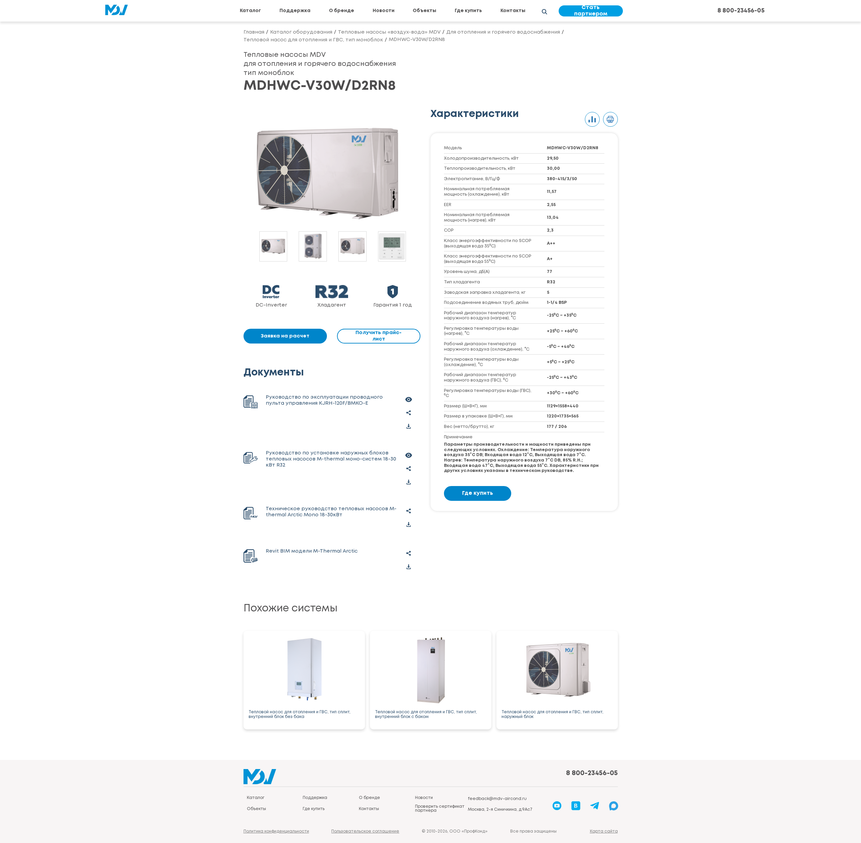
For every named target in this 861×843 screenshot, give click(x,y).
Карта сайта (604, 831)
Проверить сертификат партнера (439, 808)
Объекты (424, 11)
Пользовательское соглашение (365, 831)
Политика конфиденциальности (276, 831)
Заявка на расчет (285, 336)
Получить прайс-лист (378, 336)
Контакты (512, 11)
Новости (384, 11)
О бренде (341, 11)
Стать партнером (590, 10)
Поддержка (294, 11)
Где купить (468, 11)
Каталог (250, 11)
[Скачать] (409, 426)
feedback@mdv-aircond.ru (497, 799)
